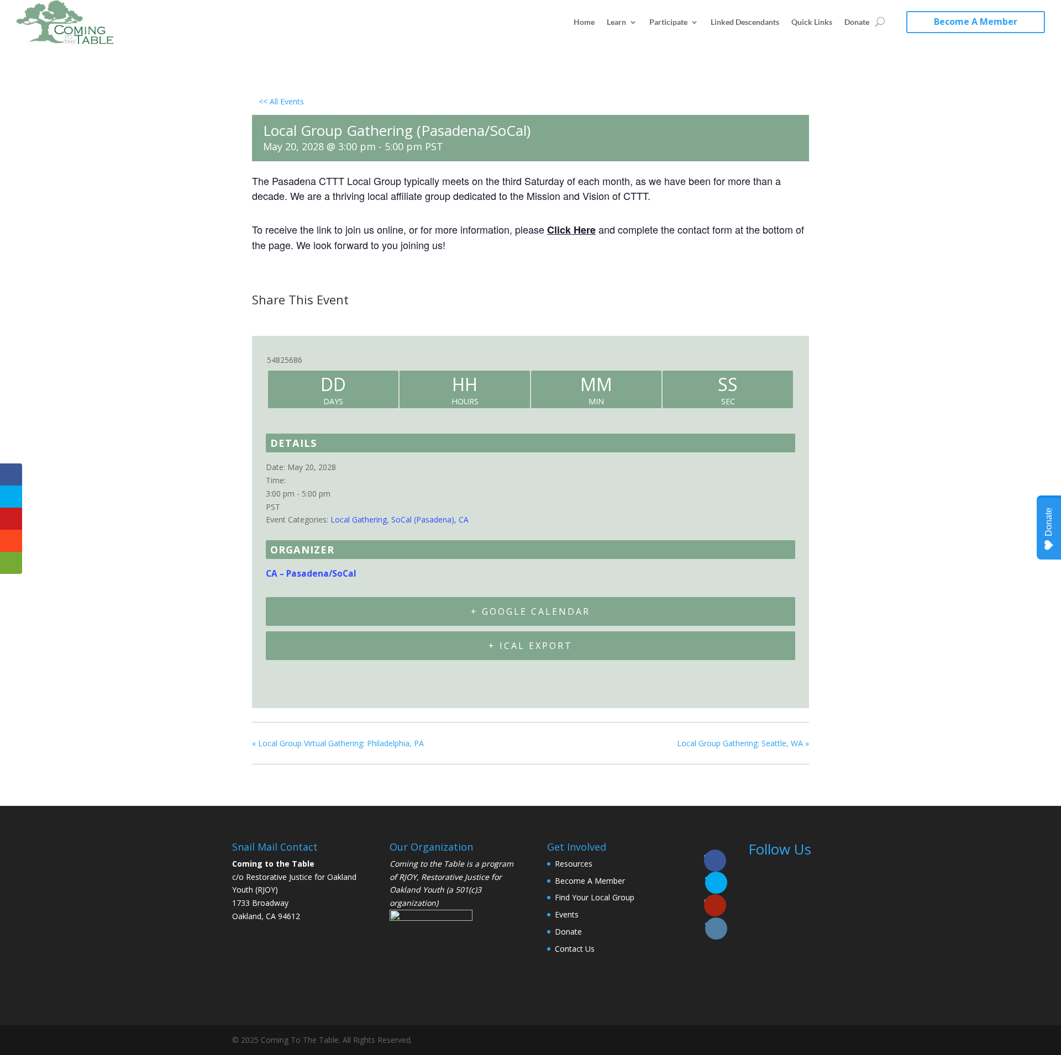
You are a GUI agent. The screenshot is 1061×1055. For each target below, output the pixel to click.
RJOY (408, 877)
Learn (616, 22)
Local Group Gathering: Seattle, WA (743, 743)
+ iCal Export (530, 646)
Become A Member (975, 21)
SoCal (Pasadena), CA (430, 519)
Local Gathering (358, 519)
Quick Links (811, 22)
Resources (573, 863)
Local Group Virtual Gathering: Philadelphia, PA (338, 743)
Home (584, 22)
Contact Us (575, 948)
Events (567, 914)
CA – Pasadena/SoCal (311, 573)
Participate (668, 22)
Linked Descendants (745, 22)
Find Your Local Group (594, 897)
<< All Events (281, 101)
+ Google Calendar (530, 611)
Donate (856, 22)
